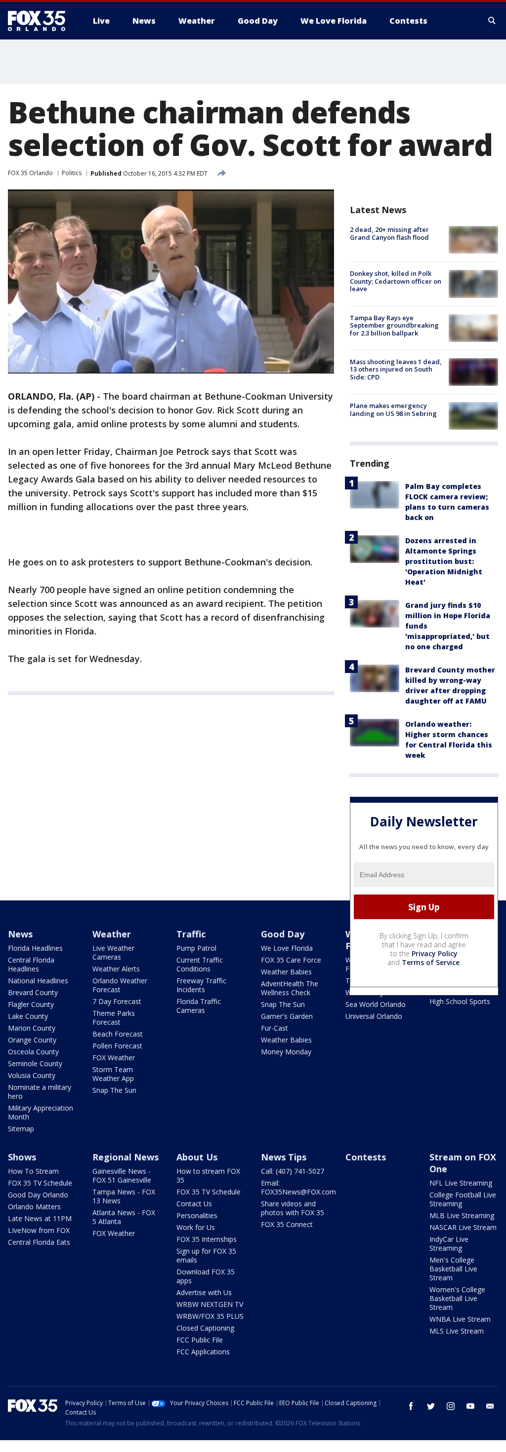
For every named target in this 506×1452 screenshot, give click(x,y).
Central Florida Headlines (31, 964)
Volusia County (31, 1075)
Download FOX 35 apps (205, 1276)
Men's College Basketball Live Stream (453, 1268)
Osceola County (33, 1051)
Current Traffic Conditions (199, 964)
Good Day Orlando (38, 1194)
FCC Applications (203, 1351)
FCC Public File (199, 1339)
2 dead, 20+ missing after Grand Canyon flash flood (389, 233)
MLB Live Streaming (461, 1215)
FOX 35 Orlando (30, 173)
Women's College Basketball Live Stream (457, 1298)
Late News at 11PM (40, 1218)
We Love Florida (287, 948)
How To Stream (33, 1171)
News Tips (283, 1157)
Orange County (32, 1039)
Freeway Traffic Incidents (201, 985)
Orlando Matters (34, 1206)
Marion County (31, 1028)
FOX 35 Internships (206, 1239)
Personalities (196, 1215)
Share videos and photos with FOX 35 (292, 1208)
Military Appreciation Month (40, 1112)
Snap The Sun (114, 1090)
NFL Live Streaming (460, 1183)
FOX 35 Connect (287, 1224)
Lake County (28, 1016)
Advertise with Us (204, 1292)
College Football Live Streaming (462, 1199)
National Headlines (38, 980)
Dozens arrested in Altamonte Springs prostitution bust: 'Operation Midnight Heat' (443, 561)
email (490, 1406)
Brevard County (33, 992)
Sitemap (21, 1128)
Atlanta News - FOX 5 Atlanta (123, 1217)
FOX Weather (113, 1057)
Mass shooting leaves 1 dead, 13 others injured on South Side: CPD (396, 369)
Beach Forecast (117, 1034)
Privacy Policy (435, 953)
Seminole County (35, 1063)
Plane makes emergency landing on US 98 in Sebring (393, 409)
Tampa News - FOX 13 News (123, 1196)
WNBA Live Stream (460, 1319)
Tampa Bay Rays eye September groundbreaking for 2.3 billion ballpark (394, 325)
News (20, 934)
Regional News (125, 1157)
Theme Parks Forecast (113, 1017)
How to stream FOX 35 (208, 1175)
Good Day (282, 934)
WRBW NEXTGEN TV (209, 1304)
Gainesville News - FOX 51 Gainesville (121, 1175)
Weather (111, 934)
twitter (431, 1406)
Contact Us (194, 1203)
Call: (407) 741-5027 (292, 1171)
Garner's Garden (287, 1016)
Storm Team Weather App (113, 1074)
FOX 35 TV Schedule (40, 1183)
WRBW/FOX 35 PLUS (210, 1316)
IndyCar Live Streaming (448, 1243)
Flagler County (31, 1004)
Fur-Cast (274, 1028)
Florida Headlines (35, 948)
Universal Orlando (373, 1016)
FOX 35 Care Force (291, 960)
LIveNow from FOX (39, 1230)
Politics (72, 173)
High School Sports (459, 1001)
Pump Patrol (196, 948)
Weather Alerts (116, 968)
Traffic (191, 934)
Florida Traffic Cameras (198, 1006)
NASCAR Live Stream (463, 1227)
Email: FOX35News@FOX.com (298, 1187)
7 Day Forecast (116, 1001)
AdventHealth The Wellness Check (289, 988)
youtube (470, 1406)
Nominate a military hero (39, 1091)
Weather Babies (286, 971)
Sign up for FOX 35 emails (206, 1255)
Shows (22, 1157)
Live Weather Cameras (113, 952)
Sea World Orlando (375, 1004)
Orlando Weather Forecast (119, 985)
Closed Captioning (205, 1328)
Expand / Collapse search (492, 21)
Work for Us (195, 1227)
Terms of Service (431, 962)
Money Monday (286, 1051)
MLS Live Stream (456, 1331)
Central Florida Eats (39, 1242)
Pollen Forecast (117, 1045)
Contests (365, 1157)
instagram (451, 1406)
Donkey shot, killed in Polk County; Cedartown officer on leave (395, 281)
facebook (411, 1406)
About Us (196, 1157)
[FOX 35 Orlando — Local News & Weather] (40, 21)
